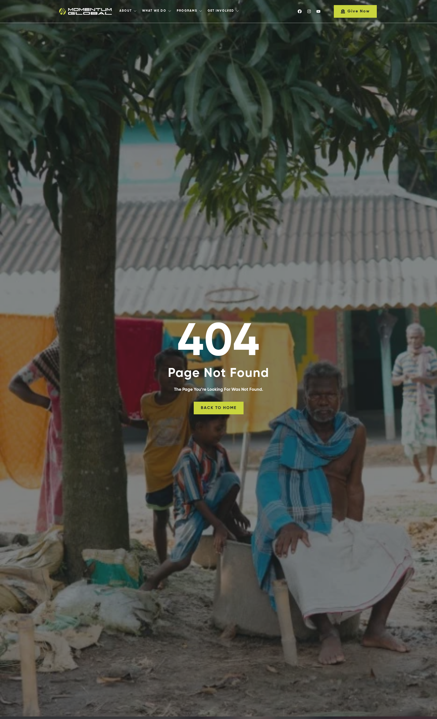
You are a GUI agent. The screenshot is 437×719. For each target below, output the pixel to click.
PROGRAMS (187, 10)
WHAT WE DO (154, 10)
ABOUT (125, 10)
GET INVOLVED (221, 10)
